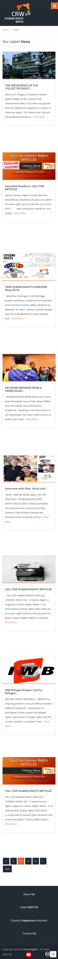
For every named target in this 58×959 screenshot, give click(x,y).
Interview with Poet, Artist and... (26, 488)
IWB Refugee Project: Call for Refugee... (23, 691)
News (16, 29)
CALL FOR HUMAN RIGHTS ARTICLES (28, 589)
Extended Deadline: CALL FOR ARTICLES (24, 187)
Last (7, 868)
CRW (29, 907)
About (29, 894)
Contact (29, 933)
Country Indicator (29, 920)
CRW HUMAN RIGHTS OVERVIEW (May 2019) (26, 288)
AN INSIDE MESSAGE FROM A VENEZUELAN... (23, 389)
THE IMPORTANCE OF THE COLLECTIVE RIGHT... (21, 87)
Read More (39, 116)
